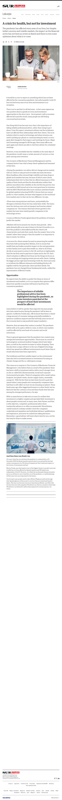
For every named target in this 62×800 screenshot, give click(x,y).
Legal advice (16, 783)
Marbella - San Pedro (30, 790)
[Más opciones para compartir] (11, 42)
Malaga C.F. (33, 792)
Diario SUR (6, 790)
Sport (28, 792)
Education (52, 14)
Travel (42, 14)
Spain (43, 790)
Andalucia (38, 790)
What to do (23, 792)
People (37, 14)
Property (57, 14)
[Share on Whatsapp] (4, 42)
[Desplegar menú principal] (58, 6)
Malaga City (22, 790)
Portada (4, 18)
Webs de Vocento (54, 797)
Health (33, 14)
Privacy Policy (32, 783)
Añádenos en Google (20, 41)
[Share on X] (9, 42)
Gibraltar (47, 790)
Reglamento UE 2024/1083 (41, 783)
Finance (46, 14)
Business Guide (45, 792)
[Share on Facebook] (6, 42)
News (22, 14)
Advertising (51, 783)
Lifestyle (7, 14)
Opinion (38, 792)
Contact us (10, 783)
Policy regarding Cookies (31, 785)
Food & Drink (28, 14)
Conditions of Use (24, 783)
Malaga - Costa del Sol (14, 790)
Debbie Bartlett (22, 86)
